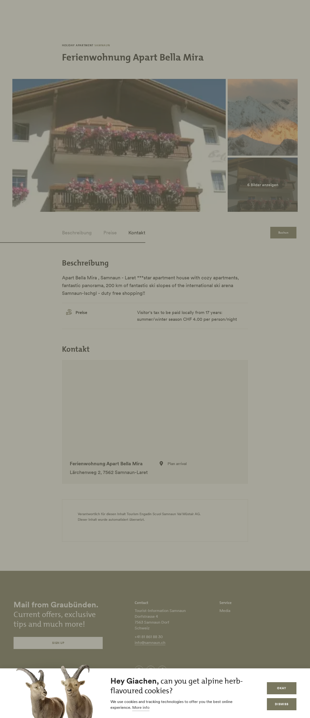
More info (140, 707)
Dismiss (281, 704)
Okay (281, 688)
